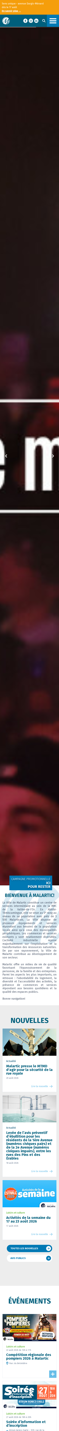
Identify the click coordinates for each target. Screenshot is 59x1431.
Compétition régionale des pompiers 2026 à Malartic (28, 1357)
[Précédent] (6, 456)
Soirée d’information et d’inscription (26, 1424)
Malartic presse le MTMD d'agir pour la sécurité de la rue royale (29, 1070)
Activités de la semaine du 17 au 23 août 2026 (28, 1219)
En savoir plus (11, 10)
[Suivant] (53, 456)
